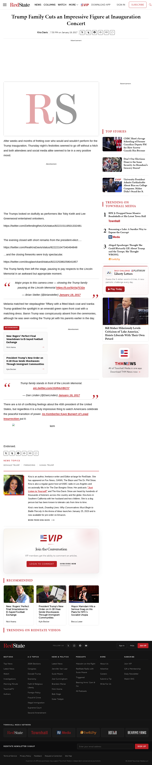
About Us (104, 664)
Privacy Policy (25, 756)
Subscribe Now (68, 564)
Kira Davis (42, 32)
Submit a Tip (105, 679)
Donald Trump (34, 674)
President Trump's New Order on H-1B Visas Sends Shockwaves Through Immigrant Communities (51, 612)
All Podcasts (81, 691)
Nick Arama (11, 622)
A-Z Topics (33, 657)
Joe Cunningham (59, 679)
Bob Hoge (56, 694)
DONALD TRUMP (12, 465)
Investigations (10, 679)
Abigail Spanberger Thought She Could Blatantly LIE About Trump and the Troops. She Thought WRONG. (127, 249)
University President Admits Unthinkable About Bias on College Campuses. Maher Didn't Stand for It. (135, 185)
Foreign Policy (34, 692)
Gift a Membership (132, 669)
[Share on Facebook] (94, 32)
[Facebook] (80, 645)
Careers (103, 674)
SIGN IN (121, 4)
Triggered (80, 677)
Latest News (9, 669)
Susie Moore (57, 674)
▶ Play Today (115, 289)
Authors (7, 694)
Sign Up (142, 746)
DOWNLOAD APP (100, 4)
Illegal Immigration (36, 703)
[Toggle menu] (5, 5)
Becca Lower (76, 622)
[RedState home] (14, 646)
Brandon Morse (59, 684)
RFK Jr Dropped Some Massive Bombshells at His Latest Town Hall (127, 214)
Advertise (104, 669)
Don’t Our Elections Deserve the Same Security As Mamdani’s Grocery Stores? (136, 163)
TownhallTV (9, 689)
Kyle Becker (44, 622)
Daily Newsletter (131, 674)
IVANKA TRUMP (46, 465)
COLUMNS (50, 4)
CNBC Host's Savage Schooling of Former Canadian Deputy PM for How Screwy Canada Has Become (135, 144)
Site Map (68, 756)
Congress (32, 669)
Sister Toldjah (58, 699)
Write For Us (105, 684)
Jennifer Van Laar (60, 669)
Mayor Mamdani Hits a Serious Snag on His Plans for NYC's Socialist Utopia (83, 610)
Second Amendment (37, 713)
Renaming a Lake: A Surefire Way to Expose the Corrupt (127, 230)
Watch (6, 674)
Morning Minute (11, 684)
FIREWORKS (29, 465)
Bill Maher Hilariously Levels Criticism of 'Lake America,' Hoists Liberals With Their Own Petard (125, 333)
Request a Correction (53, 756)
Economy (32, 679)
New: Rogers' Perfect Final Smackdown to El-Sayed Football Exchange (17, 610)
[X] (68, 645)
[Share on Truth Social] (88, 32)
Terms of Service (10, 756)
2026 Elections (34, 664)
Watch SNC (129, 679)
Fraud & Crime (34, 697)
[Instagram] (74, 645)
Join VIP (143, 646)
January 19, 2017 (70, 294)
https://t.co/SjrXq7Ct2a (70, 287)
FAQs (132, 646)
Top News (8, 664)
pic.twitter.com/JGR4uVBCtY (51, 388)
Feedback (38, 756)
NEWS (38, 4)
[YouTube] (86, 645)
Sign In (121, 646)
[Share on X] (82, 32)
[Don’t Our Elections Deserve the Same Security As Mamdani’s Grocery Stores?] (112, 164)
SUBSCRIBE (137, 4)
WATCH (62, 4)
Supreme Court (34, 708)
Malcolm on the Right (85, 664)
